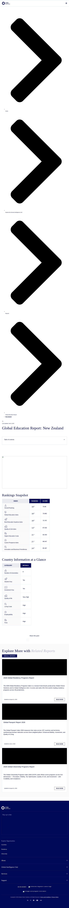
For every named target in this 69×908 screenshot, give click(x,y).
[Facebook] (30, 900)
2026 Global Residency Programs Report (18, 678)
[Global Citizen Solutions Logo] (6, 3)
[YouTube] (37, 900)
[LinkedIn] (27, 900)
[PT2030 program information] (34, 891)
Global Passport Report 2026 (14, 722)
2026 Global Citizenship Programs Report (19, 767)
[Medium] (41, 900)
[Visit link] (34, 667)
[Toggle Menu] (66, 3)
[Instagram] (33, 900)
